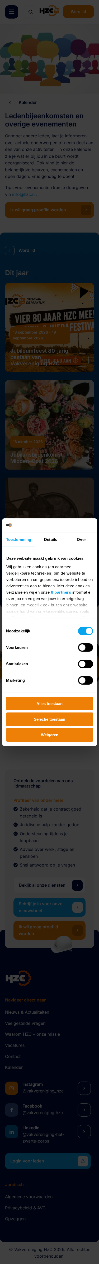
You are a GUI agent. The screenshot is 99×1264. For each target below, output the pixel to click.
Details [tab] (50, 539)
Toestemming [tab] (18, 539)
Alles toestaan (49, 703)
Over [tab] (81, 539)
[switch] (85, 647)
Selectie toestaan (49, 719)
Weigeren (49, 734)
